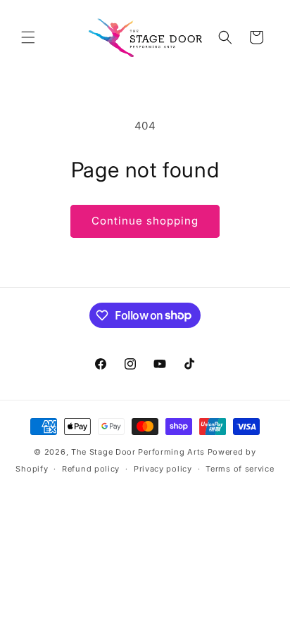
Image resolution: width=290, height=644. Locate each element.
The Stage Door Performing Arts (138, 452)
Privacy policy (163, 469)
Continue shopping (145, 220)
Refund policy (91, 469)
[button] (28, 37)
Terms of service (240, 469)
